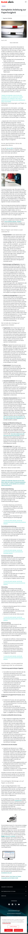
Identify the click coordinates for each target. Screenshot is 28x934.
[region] (13, 924)
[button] (14, 887)
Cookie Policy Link (6, 923)
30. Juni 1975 (10, 148)
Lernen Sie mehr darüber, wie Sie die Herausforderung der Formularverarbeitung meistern (14, 583)
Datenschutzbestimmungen (14, 910)
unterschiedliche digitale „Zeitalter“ (12, 221)
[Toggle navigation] (26, 2)
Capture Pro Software (8, 836)
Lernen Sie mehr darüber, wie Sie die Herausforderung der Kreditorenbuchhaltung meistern (14, 522)
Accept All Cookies (18, 930)
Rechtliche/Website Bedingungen (14, 913)
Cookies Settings (13, 926)
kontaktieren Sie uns (6, 872)
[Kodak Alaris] (7, 2)
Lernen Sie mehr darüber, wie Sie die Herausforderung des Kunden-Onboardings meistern (14, 618)
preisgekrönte (18, 800)
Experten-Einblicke (7, 18)
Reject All (8, 930)
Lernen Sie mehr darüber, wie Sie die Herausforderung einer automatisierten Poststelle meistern (13, 551)
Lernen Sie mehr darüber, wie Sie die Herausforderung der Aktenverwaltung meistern (13, 657)
